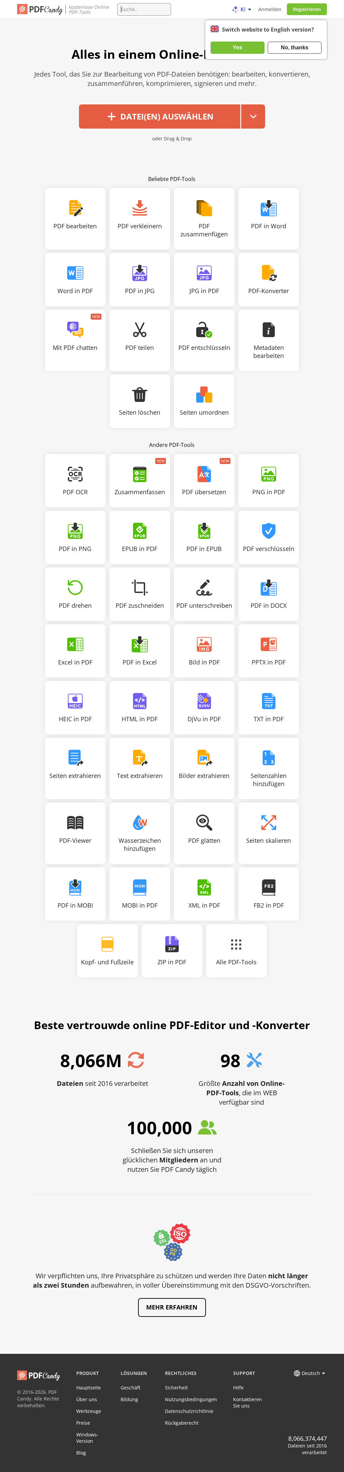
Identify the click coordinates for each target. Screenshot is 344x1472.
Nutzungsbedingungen (191, 1399)
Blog (81, 1453)
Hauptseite (88, 1387)
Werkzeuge (88, 1411)
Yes (237, 47)
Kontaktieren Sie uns (247, 1402)
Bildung (129, 1399)
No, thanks (294, 47)
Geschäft (130, 1387)
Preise (83, 1423)
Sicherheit (176, 1387)
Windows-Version (87, 1437)
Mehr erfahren (172, 1307)
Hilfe (238, 1387)
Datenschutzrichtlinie (189, 1411)
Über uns (86, 1399)
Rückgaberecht (182, 1423)
